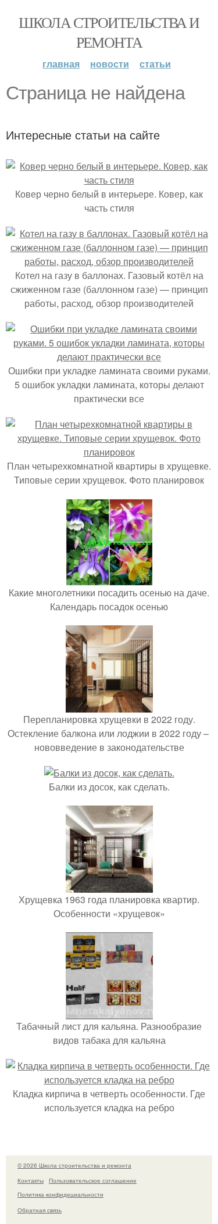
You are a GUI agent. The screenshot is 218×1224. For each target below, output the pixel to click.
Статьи (155, 63)
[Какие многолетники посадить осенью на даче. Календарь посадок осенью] (109, 578)
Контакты (30, 1180)
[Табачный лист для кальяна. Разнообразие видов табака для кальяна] (109, 1012)
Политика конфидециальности (60, 1194)
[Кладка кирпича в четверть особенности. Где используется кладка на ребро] (109, 1079)
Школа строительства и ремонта (109, 32)
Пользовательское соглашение (93, 1180)
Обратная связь (39, 1210)
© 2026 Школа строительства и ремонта (74, 1165)
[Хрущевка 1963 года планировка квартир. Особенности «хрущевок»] (109, 885)
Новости (109, 63)
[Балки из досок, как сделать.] (109, 772)
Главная (61, 63)
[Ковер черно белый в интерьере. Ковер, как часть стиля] (109, 180)
